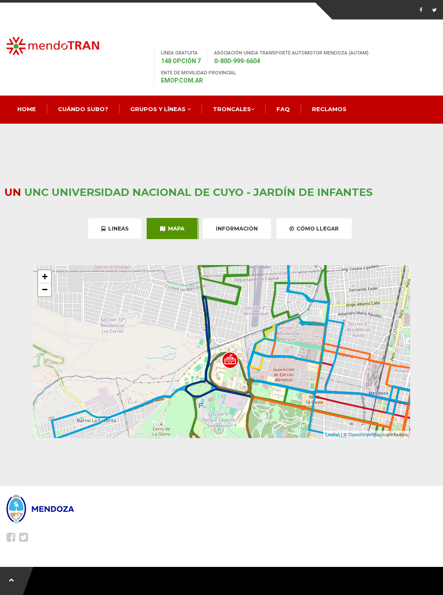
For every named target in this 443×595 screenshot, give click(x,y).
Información (237, 228)
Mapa (174, 228)
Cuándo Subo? (83, 109)
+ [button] (45, 276)
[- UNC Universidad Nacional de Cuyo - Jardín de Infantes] (230, 360)
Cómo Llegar (316, 228)
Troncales (232, 109)
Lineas (117, 228)
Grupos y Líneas (158, 109)
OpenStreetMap (365, 434)
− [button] (45, 289)
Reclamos (329, 109)
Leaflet (332, 434)
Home (26, 109)
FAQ (283, 109)
